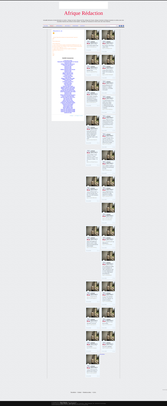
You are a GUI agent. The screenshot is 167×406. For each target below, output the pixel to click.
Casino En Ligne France (68, 65)
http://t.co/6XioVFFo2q (91, 247)
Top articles (73, 392)
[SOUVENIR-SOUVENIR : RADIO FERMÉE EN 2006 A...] (108, 256)
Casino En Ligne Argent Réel (68, 89)
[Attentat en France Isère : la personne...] (92, 181)
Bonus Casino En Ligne (68, 100)
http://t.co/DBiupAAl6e (107, 48)
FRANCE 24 (57, 31)
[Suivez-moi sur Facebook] (121, 25)
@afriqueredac (93, 44)
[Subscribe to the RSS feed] (123, 25)
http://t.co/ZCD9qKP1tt (91, 298)
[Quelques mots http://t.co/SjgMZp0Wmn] (92, 60)
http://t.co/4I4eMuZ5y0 (91, 47)
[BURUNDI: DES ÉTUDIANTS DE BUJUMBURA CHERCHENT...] (92, 120)
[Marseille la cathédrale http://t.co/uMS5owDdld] (108, 336)
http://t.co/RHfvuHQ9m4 (107, 127)
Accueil (46, 25)
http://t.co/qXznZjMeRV (92, 373)
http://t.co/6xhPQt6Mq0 (107, 301)
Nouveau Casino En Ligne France (68, 97)
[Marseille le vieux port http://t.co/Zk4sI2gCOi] (92, 312)
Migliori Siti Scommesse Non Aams (67, 94)
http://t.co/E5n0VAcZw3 (107, 196)
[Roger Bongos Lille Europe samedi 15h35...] (108, 35)
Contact (82, 25)
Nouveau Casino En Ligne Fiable (68, 87)
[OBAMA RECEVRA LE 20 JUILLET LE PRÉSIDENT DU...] (108, 181)
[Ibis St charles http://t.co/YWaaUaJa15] (108, 312)
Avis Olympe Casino (67, 98)
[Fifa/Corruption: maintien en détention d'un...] (108, 155)
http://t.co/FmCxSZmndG (107, 74)
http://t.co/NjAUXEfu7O (92, 139)
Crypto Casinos (68, 77)
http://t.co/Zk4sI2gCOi (91, 324)
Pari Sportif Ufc (68, 84)
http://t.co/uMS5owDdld (107, 348)
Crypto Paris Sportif (68, 60)
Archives (67, 25)
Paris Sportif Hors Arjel (68, 108)
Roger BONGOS (72, 403)
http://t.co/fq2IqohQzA (107, 275)
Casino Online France (67, 105)
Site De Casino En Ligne (68, 72)
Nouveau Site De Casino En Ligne (68, 90)
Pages (51, 25)
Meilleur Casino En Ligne (68, 73)
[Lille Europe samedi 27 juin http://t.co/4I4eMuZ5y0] (92, 35)
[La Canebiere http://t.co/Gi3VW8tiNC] (92, 336)
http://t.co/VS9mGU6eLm (92, 162)
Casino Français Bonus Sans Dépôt (67, 91)
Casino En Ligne (67, 62)
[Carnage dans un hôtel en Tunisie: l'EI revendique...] (108, 60)
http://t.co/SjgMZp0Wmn (92, 71)
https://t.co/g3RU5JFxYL (92, 297)
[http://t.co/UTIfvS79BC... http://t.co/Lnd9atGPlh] (108, 208)
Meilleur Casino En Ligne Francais (68, 69)
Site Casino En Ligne (67, 99)
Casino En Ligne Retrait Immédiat (68, 109)
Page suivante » (102, 354)
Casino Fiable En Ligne (68, 107)
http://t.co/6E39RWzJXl (92, 197)
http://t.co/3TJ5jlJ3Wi (106, 144)
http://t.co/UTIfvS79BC (107, 218)
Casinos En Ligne (68, 112)
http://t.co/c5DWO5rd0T (107, 241)
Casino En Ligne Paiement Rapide (68, 102)
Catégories (59, 25)
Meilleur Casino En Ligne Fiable (68, 78)
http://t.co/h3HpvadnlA (107, 170)
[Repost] (97, 50)
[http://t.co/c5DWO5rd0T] (108, 231)
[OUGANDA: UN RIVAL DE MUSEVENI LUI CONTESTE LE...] (92, 86)
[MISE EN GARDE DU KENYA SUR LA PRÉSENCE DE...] (92, 231)
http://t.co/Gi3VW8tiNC (92, 348)
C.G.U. (94, 392)
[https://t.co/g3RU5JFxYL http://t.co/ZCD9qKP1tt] (92, 286)
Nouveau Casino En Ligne (67, 103)
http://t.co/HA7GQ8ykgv (107, 109)
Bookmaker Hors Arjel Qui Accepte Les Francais (68, 61)
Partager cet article (79, 115)
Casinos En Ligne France (67, 81)
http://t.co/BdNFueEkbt (107, 244)
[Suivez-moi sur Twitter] (119, 25)
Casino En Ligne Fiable (68, 76)
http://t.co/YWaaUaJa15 (107, 324)
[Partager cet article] (99, 50)
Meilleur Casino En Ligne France (68, 63)
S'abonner (75, 25)
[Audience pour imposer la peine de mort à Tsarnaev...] (92, 359)
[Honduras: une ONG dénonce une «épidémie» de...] (108, 286)
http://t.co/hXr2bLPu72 (91, 102)
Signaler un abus (87, 392)
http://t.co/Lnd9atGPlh (107, 219)
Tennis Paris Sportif (68, 83)
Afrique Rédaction (83, 13)
